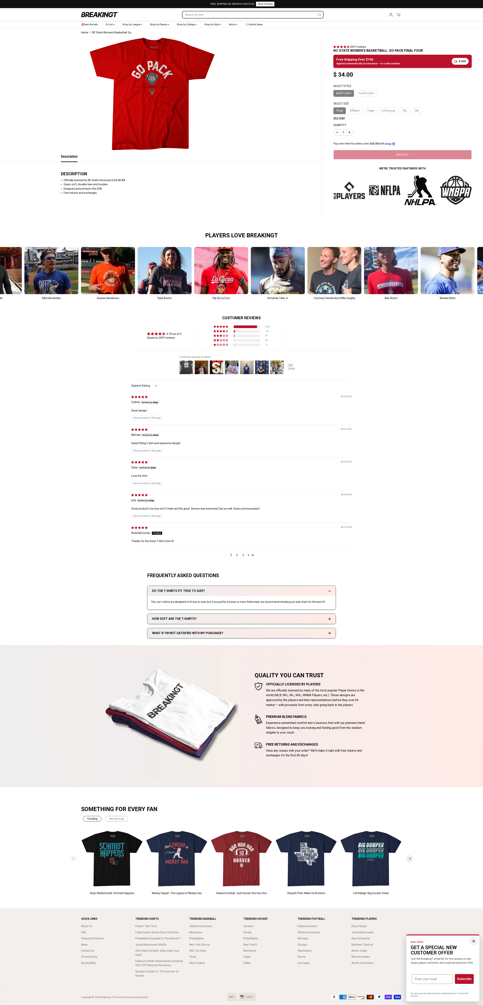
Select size (341, 103)
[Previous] (73, 858)
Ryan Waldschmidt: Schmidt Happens (112, 893)
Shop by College (186, 24)
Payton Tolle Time (146, 926)
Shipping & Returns (92, 938)
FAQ (83, 932)
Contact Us (87, 950)
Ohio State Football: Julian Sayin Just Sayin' (157, 952)
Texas (192, 956)
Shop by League (131, 24)
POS (114, 997)
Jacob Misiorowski (362, 932)
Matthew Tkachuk (362, 944)
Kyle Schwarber (360, 938)
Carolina (248, 926)
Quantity (339, 125)
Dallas (247, 962)
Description (69, 156)
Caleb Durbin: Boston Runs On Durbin (157, 932)
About (232, 24)
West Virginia (197, 962)
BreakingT (106, 997)
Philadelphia (196, 938)
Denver (302, 956)
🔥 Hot (109, 24)
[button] (341, 46)
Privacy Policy (89, 956)
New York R (250, 944)
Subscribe (464, 978)
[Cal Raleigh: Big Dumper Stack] (371, 858)
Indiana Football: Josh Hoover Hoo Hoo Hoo (241, 893)
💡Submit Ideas (254, 24)
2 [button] (237, 555)
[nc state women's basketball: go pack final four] (152, 94)
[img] (139, 396)
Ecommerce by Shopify (135, 997)
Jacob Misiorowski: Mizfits (150, 944)
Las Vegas (304, 962)
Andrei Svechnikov (362, 962)
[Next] (410, 858)
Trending (92, 818)
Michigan (303, 938)
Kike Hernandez (360, 956)
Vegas (247, 956)
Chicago (302, 944)
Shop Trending (265, 4)
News (84, 944)
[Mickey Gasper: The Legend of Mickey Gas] (176, 858)
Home (84, 32)
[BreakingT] (100, 14)
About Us (86, 926)
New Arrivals (116, 818)
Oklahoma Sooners (200, 926)
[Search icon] (319, 14)
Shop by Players (159, 24)
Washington (305, 950)
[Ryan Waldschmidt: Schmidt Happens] (112, 858)
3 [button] (243, 555)
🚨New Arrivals (89, 24)
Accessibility (88, 962)
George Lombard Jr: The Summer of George (156, 973)
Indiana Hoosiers (307, 926)
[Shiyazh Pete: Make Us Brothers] (306, 858)
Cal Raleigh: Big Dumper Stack (371, 893)
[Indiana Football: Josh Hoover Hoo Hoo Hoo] (241, 858)
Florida (247, 932)
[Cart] (398, 14)
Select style (342, 86)
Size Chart (339, 118)
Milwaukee (195, 932)
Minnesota (249, 950)
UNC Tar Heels (197, 950)
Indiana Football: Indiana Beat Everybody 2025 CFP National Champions (159, 963)
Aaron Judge (359, 950)
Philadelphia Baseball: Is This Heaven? (157, 938)
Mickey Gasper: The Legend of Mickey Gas (177, 893)
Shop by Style (212, 24)
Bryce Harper (359, 926)
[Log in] (391, 14)
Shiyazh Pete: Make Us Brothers (306, 893)
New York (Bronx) (199, 944)
